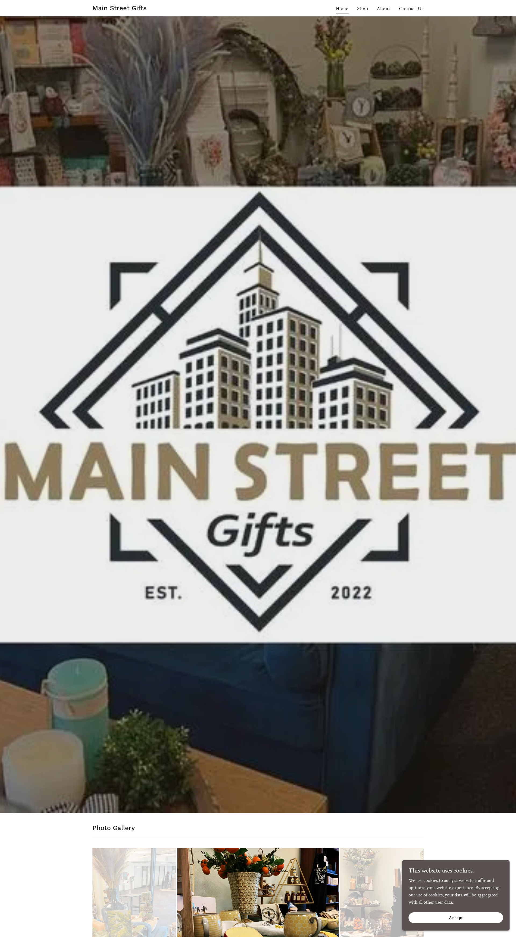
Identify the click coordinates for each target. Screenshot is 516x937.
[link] (119, 9)
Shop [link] (362, 9)
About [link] (383, 9)
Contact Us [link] (411, 9)
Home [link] (342, 9)
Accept (456, 918)
